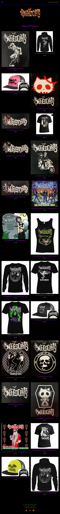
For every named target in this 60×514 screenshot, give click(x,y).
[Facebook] (30, 510)
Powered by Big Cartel (30, 507)
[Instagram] (33, 510)
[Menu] (2, 2)
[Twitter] (26, 510)
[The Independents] (30, 13)
